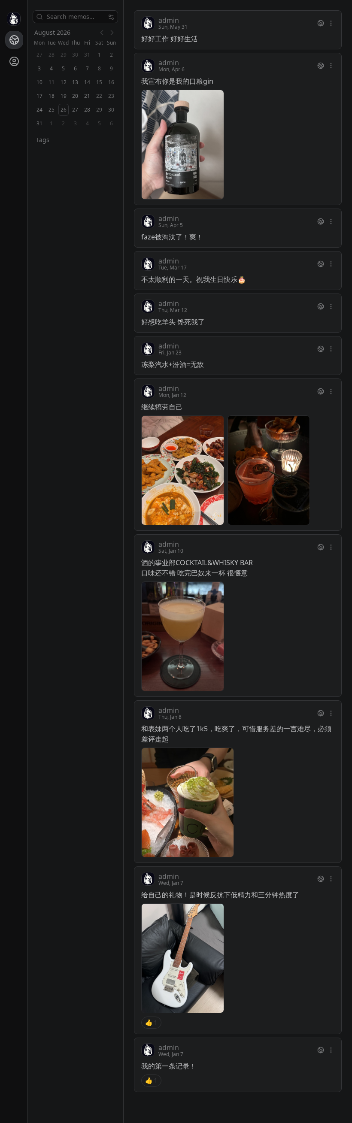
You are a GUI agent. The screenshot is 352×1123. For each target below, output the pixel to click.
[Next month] (112, 32)
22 (99, 96)
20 (75, 96)
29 (99, 109)
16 (111, 82)
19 (64, 96)
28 (87, 109)
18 (52, 96)
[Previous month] (101, 32)
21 (87, 96)
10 (39, 82)
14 (87, 82)
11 (52, 82)
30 (111, 109)
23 (111, 96)
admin (168, 20)
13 (75, 82)
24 (39, 109)
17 (39, 96)
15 (99, 82)
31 (39, 123)
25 (52, 109)
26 (64, 109)
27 (75, 109)
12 (64, 82)
